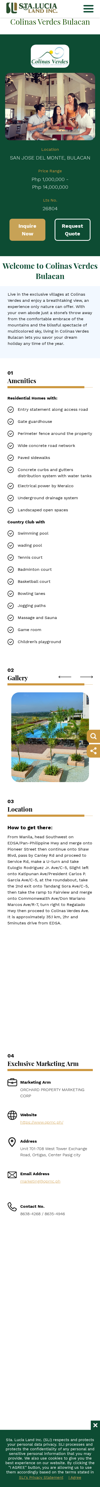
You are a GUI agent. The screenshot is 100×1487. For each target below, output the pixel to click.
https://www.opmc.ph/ (41, 1122)
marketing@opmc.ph (40, 1181)
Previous (64, 677)
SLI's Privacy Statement (41, 1477)
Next (86, 677)
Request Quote (72, 230)
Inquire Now (27, 230)
